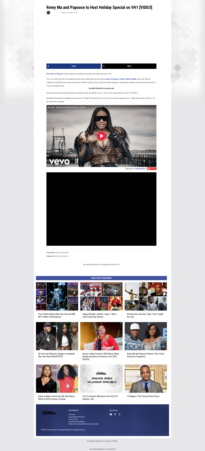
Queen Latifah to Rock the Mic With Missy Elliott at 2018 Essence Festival (56, 397)
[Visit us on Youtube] (112, 414)
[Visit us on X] (120, 414)
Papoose (60, 74)
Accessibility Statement (77, 417)
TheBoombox (140, 169)
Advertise (72, 414)
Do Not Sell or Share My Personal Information (84, 424)
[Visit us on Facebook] (116, 414)
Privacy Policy (73, 419)
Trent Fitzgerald (55, 12)
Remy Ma (49, 74)
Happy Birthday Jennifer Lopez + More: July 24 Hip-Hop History (99, 315)
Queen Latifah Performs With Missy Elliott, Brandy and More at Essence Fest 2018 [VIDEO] (100, 356)
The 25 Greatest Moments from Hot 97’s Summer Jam (100, 397)
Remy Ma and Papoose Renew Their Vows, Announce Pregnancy (145, 355)
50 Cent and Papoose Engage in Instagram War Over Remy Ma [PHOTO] (56, 355)
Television (64, 256)
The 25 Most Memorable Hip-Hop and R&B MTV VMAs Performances (56, 315)
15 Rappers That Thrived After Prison (143, 396)
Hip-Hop (58, 256)
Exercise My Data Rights (77, 421)
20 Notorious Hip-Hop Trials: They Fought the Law (145, 315)
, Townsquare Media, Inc (64, 430)
